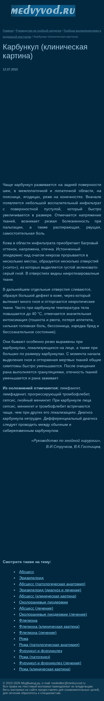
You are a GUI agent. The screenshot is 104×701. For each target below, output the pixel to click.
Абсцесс (26, 572)
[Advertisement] (52, 124)
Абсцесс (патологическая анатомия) (52, 584)
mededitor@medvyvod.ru (68, 683)
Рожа (23, 639)
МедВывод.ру (30, 683)
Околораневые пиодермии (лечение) (53, 614)
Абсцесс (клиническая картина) (47, 596)
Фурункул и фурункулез (40, 651)
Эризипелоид (31, 578)
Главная (8, 30)
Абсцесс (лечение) (36, 608)
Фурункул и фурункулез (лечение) (50, 663)
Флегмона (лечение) (38, 633)
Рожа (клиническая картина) (44, 669)
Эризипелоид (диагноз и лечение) (50, 590)
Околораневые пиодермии (43, 602)
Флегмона (28, 620)
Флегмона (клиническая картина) (49, 626)
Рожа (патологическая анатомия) (49, 645)
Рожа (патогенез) (34, 657)
